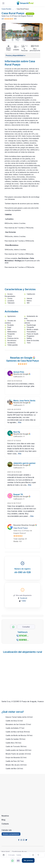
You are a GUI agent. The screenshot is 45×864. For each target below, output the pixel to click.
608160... (24, 640)
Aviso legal (6, 851)
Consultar (26, 627)
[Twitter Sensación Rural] (26, 840)
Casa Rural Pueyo (20, 528)
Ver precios (28, 860)
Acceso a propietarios (11, 834)
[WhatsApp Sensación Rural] (24, 840)
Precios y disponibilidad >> (15, 55)
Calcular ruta (7, 830)
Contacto (5, 824)
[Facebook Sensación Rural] (19, 840)
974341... (24, 635)
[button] (9, 19)
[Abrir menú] (3, 3)
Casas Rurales (6, 9)
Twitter (23, 601)
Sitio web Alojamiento (24, 595)
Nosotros (5, 816)
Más (19, 422)
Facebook (23, 598)
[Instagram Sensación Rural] (21, 840)
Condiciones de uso (19, 851)
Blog (3, 820)
